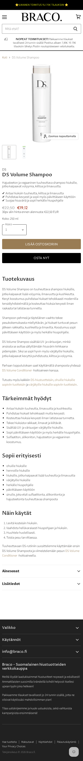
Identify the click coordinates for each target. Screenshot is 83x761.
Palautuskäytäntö (66, 742)
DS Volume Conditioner (17, 370)
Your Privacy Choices (13, 746)
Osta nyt (41, 258)
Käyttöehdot (45, 742)
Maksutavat (27, 742)
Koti (4, 57)
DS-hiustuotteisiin (42, 380)
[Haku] (75, 29)
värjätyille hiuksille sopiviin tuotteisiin (53, 384)
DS (4, 169)
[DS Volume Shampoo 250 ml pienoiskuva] (9, 152)
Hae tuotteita (9, 742)
